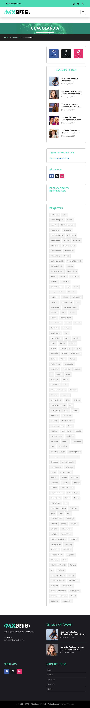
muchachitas (55, 256)
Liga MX (54, 225)
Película (73, 565)
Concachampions (57, 220)
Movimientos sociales (59, 596)
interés (72, 312)
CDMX (53, 343)
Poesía (71, 575)
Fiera (64, 215)
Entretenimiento (57, 271)
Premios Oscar (56, 518)
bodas (68, 323)
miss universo (56, 338)
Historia (54, 488)
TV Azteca (75, 276)
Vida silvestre (56, 400)
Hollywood (70, 555)
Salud (76, 287)
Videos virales (66, 318)
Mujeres (65, 379)
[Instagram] (73, 3)
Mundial (62, 343)
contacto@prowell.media (14, 640)
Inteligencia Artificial (58, 565)
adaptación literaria (58, 405)
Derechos (73, 390)
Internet (54, 524)
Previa (53, 348)
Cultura (53, 359)
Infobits (50, 674)
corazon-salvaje (56, 266)
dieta (66, 333)
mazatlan (77, 348)
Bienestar (71, 292)
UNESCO (54, 529)
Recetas (54, 431)
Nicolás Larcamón (67, 225)
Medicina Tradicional (58, 539)
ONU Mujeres (66, 529)
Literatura (66, 369)
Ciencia (72, 359)
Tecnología (70, 518)
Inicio (6, 37)
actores (72, 343)
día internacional (68, 462)
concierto (54, 354)
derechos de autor (58, 452)
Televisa (63, 276)
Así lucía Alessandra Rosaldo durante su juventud (70, 131)
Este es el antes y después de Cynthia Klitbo (70, 105)
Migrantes (54, 415)
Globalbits (51, 679)
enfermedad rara (57, 493)
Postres (78, 431)
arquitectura (55, 385)
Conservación (66, 534)
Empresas (65, 282)
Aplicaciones (55, 364)
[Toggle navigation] (83, 12)
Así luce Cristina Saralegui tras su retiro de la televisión (71, 118)
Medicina (54, 477)
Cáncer (63, 524)
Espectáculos (56, 251)
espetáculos (66, 601)
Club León (54, 215)
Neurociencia (55, 498)
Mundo (63, 359)
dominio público (75, 452)
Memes (76, 338)
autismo (77, 400)
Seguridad (73, 539)
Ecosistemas (55, 503)
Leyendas (66, 482)
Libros (53, 472)
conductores (55, 333)
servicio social (56, 467)
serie (53, 513)
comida (65, 297)
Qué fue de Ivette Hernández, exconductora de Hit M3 (70, 79)
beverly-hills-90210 (74, 261)
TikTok (66, 240)
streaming (54, 369)
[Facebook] (78, 3)
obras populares (57, 457)
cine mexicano (56, 323)
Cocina (70, 426)
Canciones (54, 482)
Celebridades (56, 544)
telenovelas (69, 251)
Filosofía (54, 421)
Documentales (67, 585)
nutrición (54, 302)
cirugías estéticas (57, 292)
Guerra (64, 477)
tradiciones (77, 441)
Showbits (51, 684)
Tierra (76, 498)
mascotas (65, 395)
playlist (59, 374)
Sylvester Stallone (70, 307)
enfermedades (73, 493)
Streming (54, 585)
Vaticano (54, 312)
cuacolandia (71, 235)
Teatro (67, 498)
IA (51, 374)
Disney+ (65, 441)
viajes (68, 400)
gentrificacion (65, 348)
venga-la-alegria (69, 245)
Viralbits (50, 689)
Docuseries (67, 549)
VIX (52, 570)
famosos (70, 266)
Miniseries (54, 560)
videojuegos (55, 410)
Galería (70, 220)
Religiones (73, 508)
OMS (61, 513)
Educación (54, 549)
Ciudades (54, 462)
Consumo (74, 524)
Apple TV (69, 436)
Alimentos (54, 297)
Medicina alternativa (58, 591)
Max (70, 405)
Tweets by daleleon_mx (59, 158)
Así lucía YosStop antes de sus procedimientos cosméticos (71, 92)
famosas (77, 323)
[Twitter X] (82, 3)
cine (77, 302)
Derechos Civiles (67, 488)
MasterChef (55, 307)
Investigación (75, 591)
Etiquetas (16, 37)
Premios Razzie (56, 555)
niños (68, 374)
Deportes (54, 601)
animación (54, 441)
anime (66, 410)
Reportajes (55, 230)
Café (64, 560)
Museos (77, 482)
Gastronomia (66, 431)
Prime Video (75, 354)
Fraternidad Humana (58, 508)
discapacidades (65, 472)
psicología (69, 467)
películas (54, 282)
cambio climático (57, 426)
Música (53, 276)
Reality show (72, 271)
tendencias (67, 230)
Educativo (54, 379)
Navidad (77, 369)
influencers (55, 245)
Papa (63, 312)
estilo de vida (67, 302)
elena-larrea (55, 240)
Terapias (54, 534)
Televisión (54, 328)
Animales (54, 395)
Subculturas (67, 415)
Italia (68, 513)
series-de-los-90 (57, 261)
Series (66, 256)
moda (67, 338)
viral (68, 287)
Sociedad (74, 477)
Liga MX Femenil (57, 235)
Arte (66, 385)
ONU (52, 446)
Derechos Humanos (58, 390)
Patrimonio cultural (58, 575)
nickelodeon (76, 297)
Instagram (68, 544)
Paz (66, 503)
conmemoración (73, 457)
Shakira (53, 318)
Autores (61, 570)
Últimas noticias (14, 3)
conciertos (66, 328)
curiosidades (69, 364)
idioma (75, 410)
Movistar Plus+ (56, 436)
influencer (76, 240)
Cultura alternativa (58, 580)
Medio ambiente (67, 421)
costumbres (63, 446)
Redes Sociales (56, 287)
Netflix (64, 354)
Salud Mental (73, 580)
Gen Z (73, 596)
